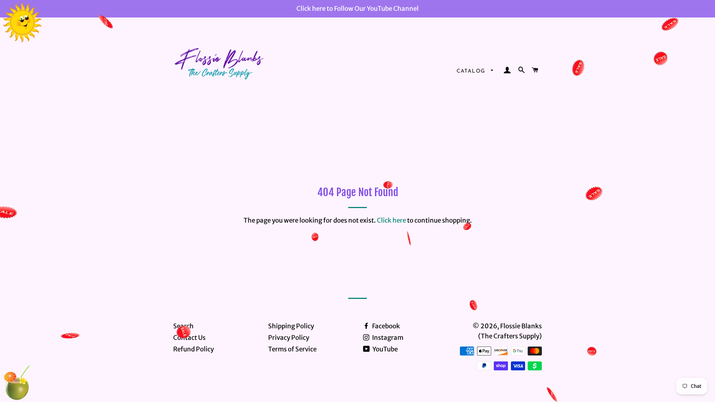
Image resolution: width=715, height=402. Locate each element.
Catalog (472, 71)
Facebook (385, 326)
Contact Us (189, 338)
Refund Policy (193, 349)
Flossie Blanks (521, 326)
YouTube (384, 349)
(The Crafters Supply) (510, 336)
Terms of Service (292, 349)
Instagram (387, 338)
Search (183, 326)
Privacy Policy (288, 338)
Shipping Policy (291, 326)
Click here (391, 220)
